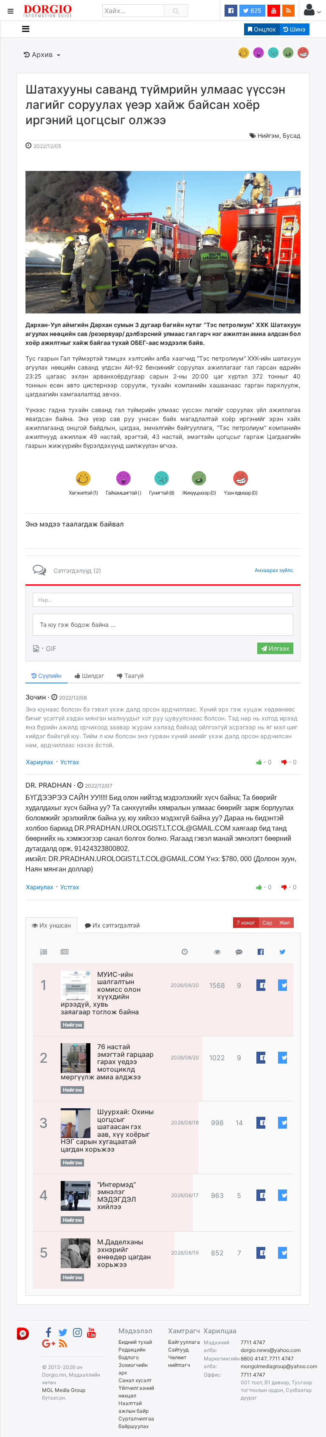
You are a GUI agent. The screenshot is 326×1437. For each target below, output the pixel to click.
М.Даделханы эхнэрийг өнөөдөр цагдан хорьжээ (124, 1253)
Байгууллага (184, 1342)
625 (255, 10)
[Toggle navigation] (26, 29)
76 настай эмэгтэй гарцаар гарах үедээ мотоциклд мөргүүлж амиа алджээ (107, 1061)
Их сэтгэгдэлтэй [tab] (115, 925)
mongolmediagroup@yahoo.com (279, 1366)
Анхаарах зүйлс (274, 570)
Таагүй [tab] (133, 675)
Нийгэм (268, 135)
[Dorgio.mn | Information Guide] (23, 1333)
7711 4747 (253, 1342)
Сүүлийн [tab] (49, 675)
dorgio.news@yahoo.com (271, 1350)
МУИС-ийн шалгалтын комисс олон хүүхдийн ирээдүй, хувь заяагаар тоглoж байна (101, 993)
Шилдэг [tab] (92, 675)
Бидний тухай (135, 1342)
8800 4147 (254, 1358)
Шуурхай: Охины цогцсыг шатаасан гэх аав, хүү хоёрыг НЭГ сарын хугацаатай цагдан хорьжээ (107, 1130)
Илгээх (278, 648)
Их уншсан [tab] (54, 925)
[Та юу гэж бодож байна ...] (163, 625)
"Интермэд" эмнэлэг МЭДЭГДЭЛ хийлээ (116, 1195)
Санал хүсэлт (135, 1380)
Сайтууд (178, 1349)
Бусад (292, 135)
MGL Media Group (63, 1390)
